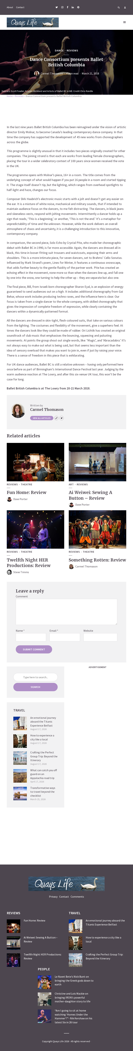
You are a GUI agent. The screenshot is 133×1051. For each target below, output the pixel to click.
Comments (77, 896)
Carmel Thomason (52, 73)
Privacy (53, 896)
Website (88, 630)
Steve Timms (21, 572)
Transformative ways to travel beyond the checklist (42, 791)
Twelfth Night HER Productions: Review (29, 562)
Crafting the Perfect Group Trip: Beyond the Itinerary (43, 756)
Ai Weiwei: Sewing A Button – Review (90, 495)
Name (20, 630)
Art (71, 484)
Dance (59, 50)
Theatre (26, 484)
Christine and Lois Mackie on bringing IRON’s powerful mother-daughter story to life (72, 997)
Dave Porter (20, 499)
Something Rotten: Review (97, 560)
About (10, 7)
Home (10, 96)
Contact (20, 7)
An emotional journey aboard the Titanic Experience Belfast (43, 721)
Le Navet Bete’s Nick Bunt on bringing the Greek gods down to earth (74, 980)
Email (54, 630)
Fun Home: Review (26, 492)
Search (35, 687)
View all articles (42, 418)
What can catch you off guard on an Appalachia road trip (43, 774)
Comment (22, 596)
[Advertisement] (66, 110)
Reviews (72, 50)
